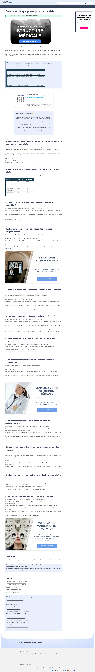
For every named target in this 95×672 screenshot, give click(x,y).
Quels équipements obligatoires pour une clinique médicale (18, 622)
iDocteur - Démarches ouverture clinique (14, 589)
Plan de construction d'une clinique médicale (15, 599)
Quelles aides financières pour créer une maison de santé (17, 620)
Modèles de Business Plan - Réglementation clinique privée (17, 581)
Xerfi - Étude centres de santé (12, 587)
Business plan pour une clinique (12, 604)
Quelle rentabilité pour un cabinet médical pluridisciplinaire (17, 626)
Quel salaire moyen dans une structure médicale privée (17, 606)
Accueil (35, 6)
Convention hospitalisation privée (13, 592)
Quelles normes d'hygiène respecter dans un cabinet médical (18, 613)
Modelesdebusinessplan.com (27, 670)
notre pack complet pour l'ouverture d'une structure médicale (37, 58)
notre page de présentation (45, 105)
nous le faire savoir (42, 130)
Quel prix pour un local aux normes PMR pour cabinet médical (18, 611)
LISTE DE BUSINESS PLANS (44, 6)
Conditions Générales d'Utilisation (28, 667)
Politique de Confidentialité (47, 667)
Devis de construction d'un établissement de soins (16, 617)
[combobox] (71, 3)
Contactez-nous (63, 667)
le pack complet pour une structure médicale (32, 15)
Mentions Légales (68, 667)
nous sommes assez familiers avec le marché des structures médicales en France (38, 114)
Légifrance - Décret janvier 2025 (12, 590)
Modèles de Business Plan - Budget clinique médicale (16, 584)
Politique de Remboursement (56, 667)
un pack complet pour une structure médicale (35, 46)
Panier (91, 3)
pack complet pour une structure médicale (31, 221)
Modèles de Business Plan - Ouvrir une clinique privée (16, 582)
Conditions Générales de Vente (38, 667)
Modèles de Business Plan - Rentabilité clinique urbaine (16, 586)
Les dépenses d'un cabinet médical (13, 602)
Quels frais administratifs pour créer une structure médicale (17, 615)
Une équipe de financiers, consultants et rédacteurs (36, 97)
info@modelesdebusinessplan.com (29, 662)
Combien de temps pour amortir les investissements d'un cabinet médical (20, 629)
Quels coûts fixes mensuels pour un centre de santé (16, 624)
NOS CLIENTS (52, 6)
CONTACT (58, 6)
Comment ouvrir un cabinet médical (13, 608)
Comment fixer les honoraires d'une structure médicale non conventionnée (20, 597)
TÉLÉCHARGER (84, 27)
